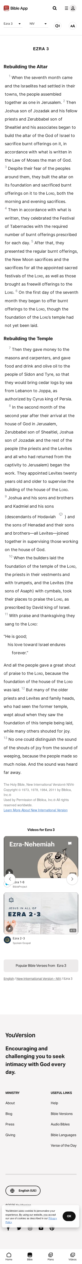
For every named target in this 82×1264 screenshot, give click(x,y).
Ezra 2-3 (22, 938)
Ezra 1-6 (22, 882)
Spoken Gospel (22, 943)
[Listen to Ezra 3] (58, 26)
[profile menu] (69, 8)
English (9, 979)
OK (69, 1216)
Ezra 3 (8, 23)
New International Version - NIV (38, 979)
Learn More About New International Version (36, 810)
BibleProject (20, 886)
